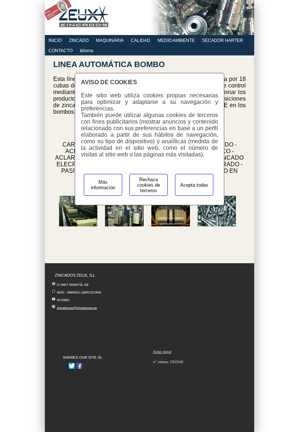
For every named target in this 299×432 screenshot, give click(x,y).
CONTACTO (60, 50)
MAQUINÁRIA (110, 40)
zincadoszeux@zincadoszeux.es (77, 308)
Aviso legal (162, 352)
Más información (103, 184)
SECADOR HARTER (222, 40)
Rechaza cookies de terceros (148, 185)
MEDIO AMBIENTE (176, 40)
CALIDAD (140, 40)
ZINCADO (79, 40)
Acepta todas (194, 185)
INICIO (55, 40)
